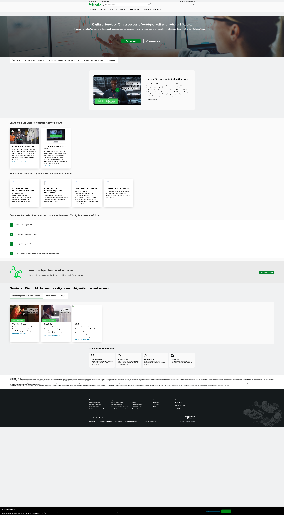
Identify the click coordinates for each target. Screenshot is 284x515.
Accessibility (135, 433)
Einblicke (111, 60)
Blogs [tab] (63, 296)
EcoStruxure (156, 427)
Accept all (226, 511)
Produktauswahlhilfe (94, 431)
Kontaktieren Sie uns (93, 60)
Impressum (92, 446)
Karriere (134, 427)
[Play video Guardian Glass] (24, 313)
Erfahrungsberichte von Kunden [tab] (26, 296)
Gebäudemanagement (24, 225)
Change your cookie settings (213, 511)
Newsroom (134, 435)
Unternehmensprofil (137, 429)
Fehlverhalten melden (137, 431)
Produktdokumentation (94, 427)
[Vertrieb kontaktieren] (153, 99)
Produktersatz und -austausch (96, 433)
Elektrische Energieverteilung (26, 234)
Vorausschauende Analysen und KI (64, 60)
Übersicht (16, 60)
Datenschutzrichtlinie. (108, 403)
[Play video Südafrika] (55, 313)
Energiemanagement (23, 244)
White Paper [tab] (50, 296)
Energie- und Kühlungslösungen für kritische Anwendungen (37, 253)
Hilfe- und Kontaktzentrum (117, 427)
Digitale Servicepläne (34, 60)
